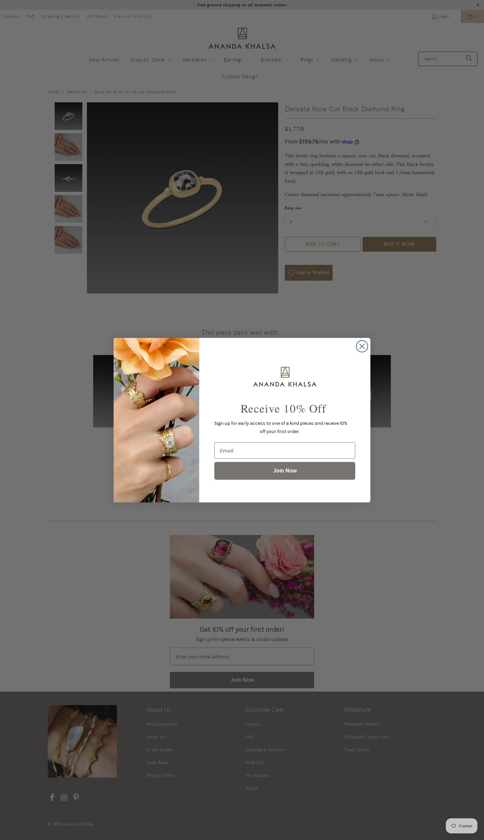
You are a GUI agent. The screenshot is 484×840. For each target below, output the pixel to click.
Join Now (285, 470)
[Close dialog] (362, 346)
